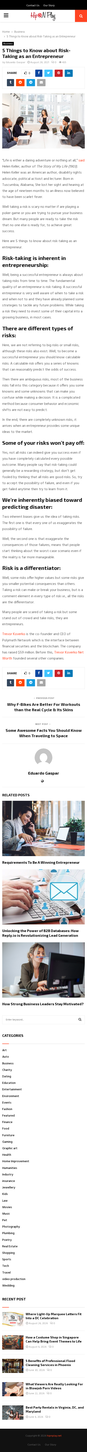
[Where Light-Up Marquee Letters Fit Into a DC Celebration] (12, 1319)
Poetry (7, 1240)
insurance (8, 1181)
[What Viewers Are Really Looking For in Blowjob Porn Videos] (12, 1389)
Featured (8, 1115)
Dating (6, 1076)
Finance (7, 1122)
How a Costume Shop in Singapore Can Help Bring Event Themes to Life (54, 1339)
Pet (4, 1220)
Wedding (8, 1285)
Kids (5, 1194)
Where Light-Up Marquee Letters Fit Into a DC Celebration (53, 1316)
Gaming (7, 1142)
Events (6, 1102)
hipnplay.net (54, 1436)
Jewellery (8, 1187)
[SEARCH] (80, 1019)
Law (5, 1200)
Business (8, 43)
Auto (5, 1056)
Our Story (49, 6)
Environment (10, 1096)
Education (9, 1083)
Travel (6, 1272)
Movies (7, 1207)
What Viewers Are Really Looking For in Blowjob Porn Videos (54, 1386)
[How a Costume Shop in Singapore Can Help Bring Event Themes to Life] (12, 1342)
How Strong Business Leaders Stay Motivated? (43, 1004)
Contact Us (32, 6)
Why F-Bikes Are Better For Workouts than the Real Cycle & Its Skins (43, 707)
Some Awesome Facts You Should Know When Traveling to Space (44, 733)
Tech (5, 1266)
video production (13, 1279)
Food (5, 1128)
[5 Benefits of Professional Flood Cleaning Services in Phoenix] (12, 1366)
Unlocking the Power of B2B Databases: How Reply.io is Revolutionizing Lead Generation (40, 932)
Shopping (8, 1253)
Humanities (9, 1168)
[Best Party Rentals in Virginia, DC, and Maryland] (12, 1412)
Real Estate (10, 1246)
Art (4, 1050)
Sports (6, 1259)
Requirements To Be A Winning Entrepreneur (41, 862)
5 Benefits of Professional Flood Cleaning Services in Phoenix (50, 1363)
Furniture (8, 1135)
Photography (11, 1226)
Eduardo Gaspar (15, 62)
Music (6, 1213)
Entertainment (12, 1089)
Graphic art (9, 1148)
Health (6, 1155)
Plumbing (8, 1233)
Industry (7, 1174)
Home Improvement (15, 1161)
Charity (7, 1070)
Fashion (7, 1109)
